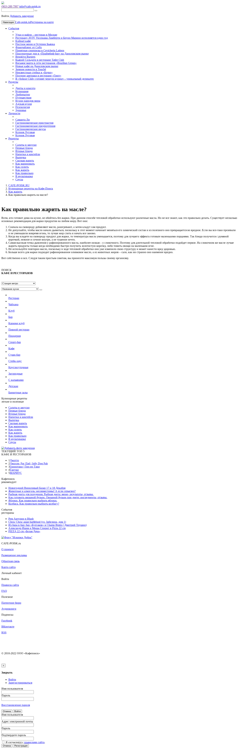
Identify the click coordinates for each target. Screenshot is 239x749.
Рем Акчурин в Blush (21, 518)
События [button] (13, 28)
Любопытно (22, 94)
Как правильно (24, 173)
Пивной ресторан (18, 329)
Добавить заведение (22, 16)
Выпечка (20, 157)
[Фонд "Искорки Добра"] (16, 537)
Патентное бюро (11, 602)
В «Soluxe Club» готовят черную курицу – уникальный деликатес (54, 78)
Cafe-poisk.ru (22, 22)
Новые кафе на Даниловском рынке (36, 66)
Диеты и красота (25, 88)
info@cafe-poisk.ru (30, 6)
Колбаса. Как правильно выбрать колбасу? (33, 503)
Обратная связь (10, 561)
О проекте (7, 549)
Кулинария (21, 91)
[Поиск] (35, 10)
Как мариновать (25, 163)
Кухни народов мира (27, 100)
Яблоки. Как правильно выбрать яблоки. (32, 500)
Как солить (22, 166)
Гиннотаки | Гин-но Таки (25, 466)
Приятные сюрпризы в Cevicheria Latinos (39, 50)
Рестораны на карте (42, 22)
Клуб (11, 310)
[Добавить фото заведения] (18, 448)
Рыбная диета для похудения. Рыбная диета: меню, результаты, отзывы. (51, 494)
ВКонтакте (7, 626)
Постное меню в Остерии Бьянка (35, 44)
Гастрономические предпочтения (35, 125)
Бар (10, 317)
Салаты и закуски (26, 144)
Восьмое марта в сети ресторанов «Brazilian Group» (46, 63)
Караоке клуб (16, 323)
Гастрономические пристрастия (34, 122)
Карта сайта (8, 567)
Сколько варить (24, 160)
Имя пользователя (12, 688)
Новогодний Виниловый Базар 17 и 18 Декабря (36, 487)
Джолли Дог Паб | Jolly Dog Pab (29, 463)
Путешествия (23, 97)
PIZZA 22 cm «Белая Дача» (24, 531)
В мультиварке (24, 176)
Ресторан (13, 298)
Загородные (15, 373)
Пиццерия (14, 335)
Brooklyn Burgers (25, 56)
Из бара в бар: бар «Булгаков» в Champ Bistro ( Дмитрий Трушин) (47, 525)
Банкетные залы (18, 392)
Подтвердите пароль (13, 735)
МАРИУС (16, 472)
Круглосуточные (18, 367)
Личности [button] (14, 113)
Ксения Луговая (25, 132)
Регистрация (20, 745)
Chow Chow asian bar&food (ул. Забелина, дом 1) (37, 521)
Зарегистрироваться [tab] (20, 682)
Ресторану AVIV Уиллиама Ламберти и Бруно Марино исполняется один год (61, 37)
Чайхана (13, 304)
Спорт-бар (14, 342)
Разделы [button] (13, 81)
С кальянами (16, 379)
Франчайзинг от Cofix (28, 47)
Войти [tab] (12, 679)
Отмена (7, 711)
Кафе (11, 348)
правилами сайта (34, 742)
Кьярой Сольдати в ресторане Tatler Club (39, 59)
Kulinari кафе (23, 41)
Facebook (6, 620)
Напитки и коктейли (27, 154)
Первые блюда (24, 147)
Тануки (14, 469)
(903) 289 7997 (10, 6)
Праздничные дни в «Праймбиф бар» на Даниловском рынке (52, 53)
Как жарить (22, 170)
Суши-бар (14, 354)
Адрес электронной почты (17, 721)
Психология (22, 107)
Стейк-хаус (15, 361)
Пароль (5, 695)
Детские (13, 386)
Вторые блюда (24, 151)
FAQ (4, 590)
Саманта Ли (22, 119)
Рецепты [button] (13, 138)
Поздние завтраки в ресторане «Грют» (38, 75)
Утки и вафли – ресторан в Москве (36, 34)
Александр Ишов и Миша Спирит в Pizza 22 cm (37, 528)
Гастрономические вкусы (30, 129)
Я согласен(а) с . (25, 742)
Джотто (14, 460)
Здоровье (20, 110)
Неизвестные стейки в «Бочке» (34, 72)
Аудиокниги (8, 608)
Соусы (19, 179)
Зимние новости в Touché (30, 69)
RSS (3, 632)
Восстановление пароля (15, 705)
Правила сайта (10, 584)
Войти (17, 711)
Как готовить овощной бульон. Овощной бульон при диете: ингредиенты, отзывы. (57, 497)
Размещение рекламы (14, 555)
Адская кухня (23, 103)
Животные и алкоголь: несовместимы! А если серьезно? (42, 491)
